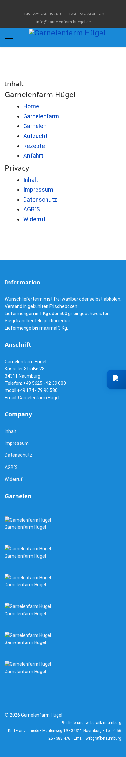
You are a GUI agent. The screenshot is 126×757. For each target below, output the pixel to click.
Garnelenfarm (41, 116)
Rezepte (34, 146)
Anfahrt (33, 155)
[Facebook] (58, 6)
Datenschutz (40, 199)
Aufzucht (35, 136)
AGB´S (31, 209)
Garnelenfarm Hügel (38, 397)
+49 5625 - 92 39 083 (42, 14)
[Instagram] (68, 6)
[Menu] (9, 36)
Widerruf (34, 219)
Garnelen (35, 126)
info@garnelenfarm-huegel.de (63, 21)
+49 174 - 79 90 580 (86, 14)
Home (31, 106)
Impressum (38, 189)
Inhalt (30, 179)
